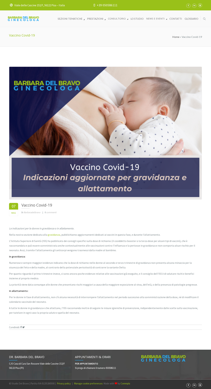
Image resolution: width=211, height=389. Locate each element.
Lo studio (137, 18)
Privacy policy (64, 383)
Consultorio (117, 18)
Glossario (191, 18)
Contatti (175, 18)
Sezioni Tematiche (70, 18)
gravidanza (54, 234)
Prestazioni (95, 18)
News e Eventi (155, 18)
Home (175, 36)
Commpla (125, 383)
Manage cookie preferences (88, 383)
